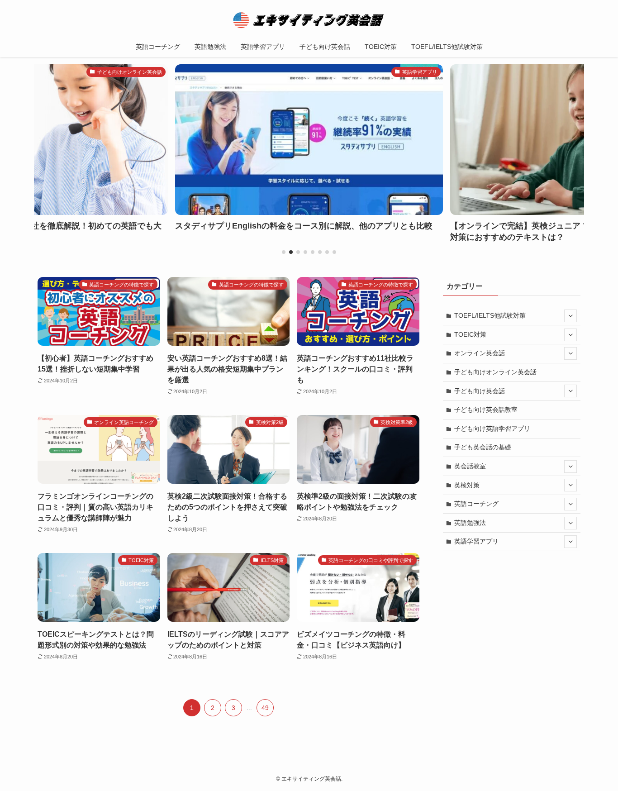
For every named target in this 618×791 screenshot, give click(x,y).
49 (265, 707)
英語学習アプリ (476, 541)
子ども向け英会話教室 (486, 409)
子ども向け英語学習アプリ (492, 428)
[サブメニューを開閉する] (570, 316)
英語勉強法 (470, 522)
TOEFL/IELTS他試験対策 (490, 315)
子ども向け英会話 (479, 391)
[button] (283, 252)
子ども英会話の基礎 (482, 447)
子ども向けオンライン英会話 (495, 372)
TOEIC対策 (470, 334)
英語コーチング (476, 503)
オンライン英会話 (479, 353)
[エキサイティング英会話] (309, 20)
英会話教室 (470, 466)
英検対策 (467, 485)
